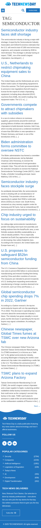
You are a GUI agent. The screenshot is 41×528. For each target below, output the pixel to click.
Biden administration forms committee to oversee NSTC (17, 146)
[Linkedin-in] (14, 443)
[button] (3, 10)
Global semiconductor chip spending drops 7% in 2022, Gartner (20, 296)
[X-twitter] (4, 443)
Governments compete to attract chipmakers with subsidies (19, 109)
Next (37, 406)
